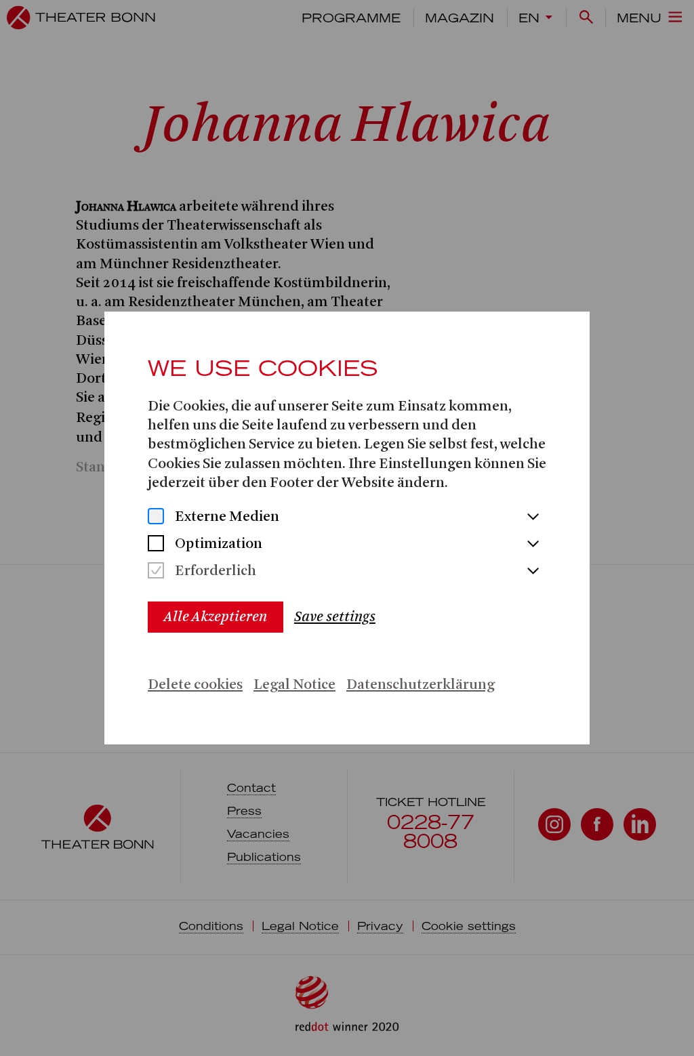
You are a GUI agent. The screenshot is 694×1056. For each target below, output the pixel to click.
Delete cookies (195, 685)
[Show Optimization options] (532, 544)
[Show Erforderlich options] (532, 571)
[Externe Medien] (156, 518)
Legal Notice (294, 685)
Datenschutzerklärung (420, 685)
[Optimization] (156, 545)
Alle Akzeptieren (215, 616)
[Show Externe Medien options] (532, 517)
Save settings (334, 616)
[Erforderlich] (156, 572)
